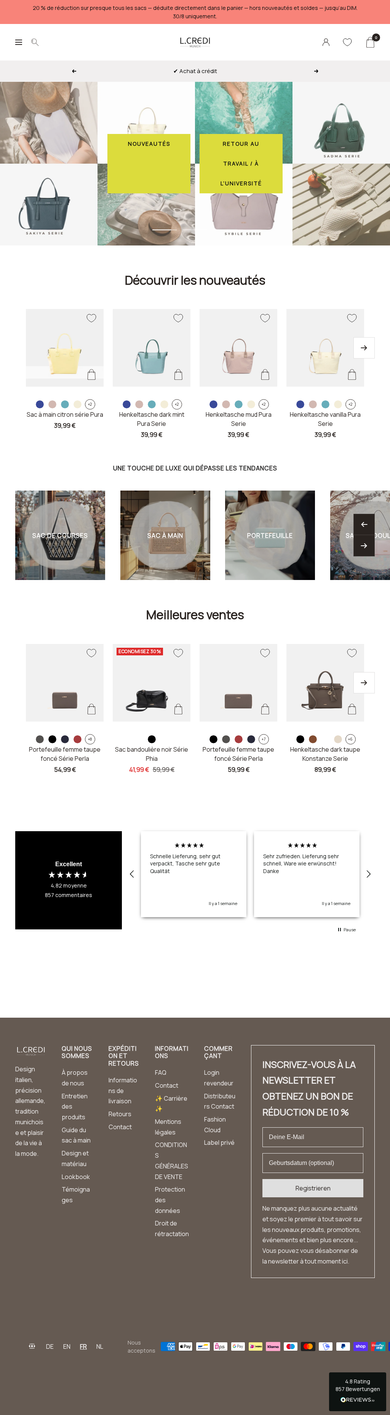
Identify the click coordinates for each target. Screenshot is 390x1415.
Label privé (219, 1142)
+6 (350, 739)
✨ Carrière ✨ (171, 1103)
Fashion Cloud (215, 1124)
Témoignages (76, 1194)
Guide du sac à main (76, 1135)
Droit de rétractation (172, 1228)
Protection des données (170, 1199)
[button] (132, 874)
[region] (250, 874)
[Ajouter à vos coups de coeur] (91, 318)
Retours (120, 1114)
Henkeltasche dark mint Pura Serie (151, 419)
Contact (120, 1127)
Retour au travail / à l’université (241, 163)
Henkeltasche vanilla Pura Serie (325, 419)
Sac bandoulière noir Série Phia (151, 754)
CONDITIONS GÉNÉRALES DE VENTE (171, 1161)
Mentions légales (168, 1126)
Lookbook (76, 1177)
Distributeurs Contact (219, 1101)
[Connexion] (326, 42)
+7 (263, 739)
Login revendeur (218, 1077)
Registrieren (313, 1188)
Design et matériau (75, 1158)
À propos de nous (75, 1077)
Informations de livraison (123, 1090)
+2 (90, 404)
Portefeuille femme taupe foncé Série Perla (65, 754)
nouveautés (149, 143)
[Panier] (370, 42)
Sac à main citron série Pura (65, 414)
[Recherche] (35, 42)
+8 (90, 739)
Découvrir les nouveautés (195, 280)
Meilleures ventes (195, 614)
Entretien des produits (75, 1106)
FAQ (160, 1072)
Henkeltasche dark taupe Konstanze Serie (325, 754)
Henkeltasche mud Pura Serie (239, 419)
